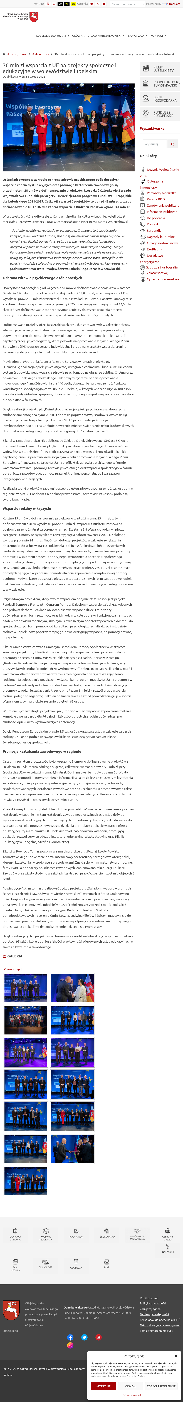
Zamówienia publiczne (162, 205)
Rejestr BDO (155, 199)
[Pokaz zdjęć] (12, 969)
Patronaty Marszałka (161, 193)
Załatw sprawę (157, 273)
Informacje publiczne (161, 211)
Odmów (130, 1386)
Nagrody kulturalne (160, 236)
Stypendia (154, 230)
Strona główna (16, 54)
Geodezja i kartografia (161, 267)
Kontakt (152, 224)
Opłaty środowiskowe (162, 243)
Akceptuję (103, 1386)
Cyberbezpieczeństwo (162, 279)
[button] (176, 1356)
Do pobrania (155, 218)
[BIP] (174, 36)
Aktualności (40, 54)
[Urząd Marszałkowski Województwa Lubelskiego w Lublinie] (20, 16)
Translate (174, 3)
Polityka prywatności (132, 1395)
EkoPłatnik (154, 249)
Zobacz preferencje (161, 1386)
